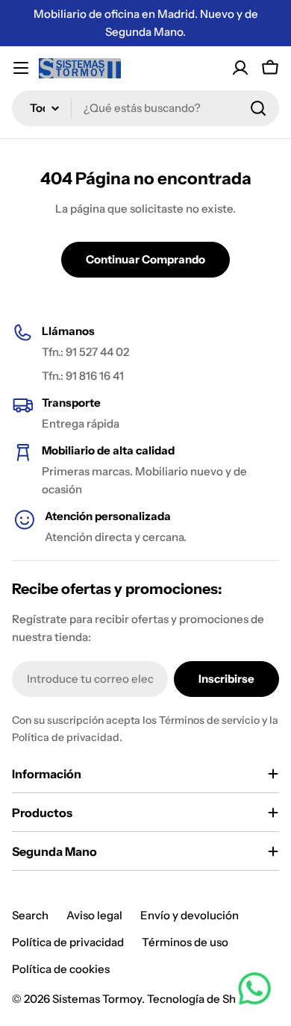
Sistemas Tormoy (97, 999)
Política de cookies (61, 969)
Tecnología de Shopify (204, 999)
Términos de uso (185, 942)
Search (30, 915)
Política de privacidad (68, 942)
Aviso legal (94, 915)
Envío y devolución (189, 915)
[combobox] (145, 108)
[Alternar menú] (21, 68)
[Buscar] (258, 108)
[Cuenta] (240, 68)
